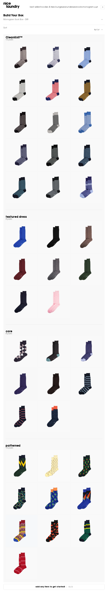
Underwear (72, 7)
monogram (88, 7)
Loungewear (61, 7)
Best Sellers (35, 7)
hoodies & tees (47, 7)
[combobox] (54, 19)
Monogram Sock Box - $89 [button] (15, 20)
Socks (80, 7)
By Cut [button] (96, 30)
